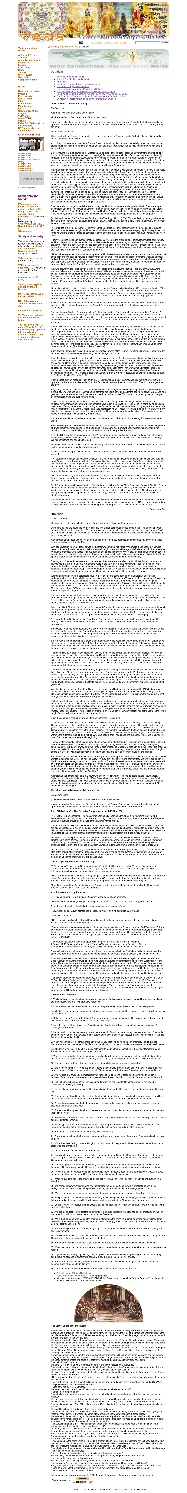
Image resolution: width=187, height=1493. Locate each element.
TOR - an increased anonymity (28, 266)
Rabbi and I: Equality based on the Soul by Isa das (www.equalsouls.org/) (92, 94)
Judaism (22, 72)
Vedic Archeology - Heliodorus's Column (76, 1276)
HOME (21, 87)
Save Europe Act (27, 251)
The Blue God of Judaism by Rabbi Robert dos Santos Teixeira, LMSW (91, 96)
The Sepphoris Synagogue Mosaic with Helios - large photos (86, 91)
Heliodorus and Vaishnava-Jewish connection (79, 84)
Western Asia (25, 75)
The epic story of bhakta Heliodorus (74, 1273)
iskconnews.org (111, 42)
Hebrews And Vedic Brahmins (71, 77)
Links (21, 108)
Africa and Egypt (27, 55)
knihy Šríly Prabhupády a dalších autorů (31, 124)
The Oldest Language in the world (73, 86)
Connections (25, 103)
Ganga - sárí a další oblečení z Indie (28, 212)
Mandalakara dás (27, 216)
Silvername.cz (25, 231)
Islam (21, 70)
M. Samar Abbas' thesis (110, 122)
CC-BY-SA (131, 1489)
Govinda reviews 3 (25, 157)
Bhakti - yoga (25, 99)
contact (145, 1489)
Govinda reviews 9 (25, 171)
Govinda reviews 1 (25, 153)
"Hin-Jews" (62, 81)
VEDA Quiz (24, 116)
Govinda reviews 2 (25, 155)
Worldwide (23, 77)
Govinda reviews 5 (25, 163)
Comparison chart (27, 80)
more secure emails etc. (30, 310)
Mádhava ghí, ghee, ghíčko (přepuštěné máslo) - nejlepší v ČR (29, 206)
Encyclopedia (25, 96)
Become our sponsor (26, 188)
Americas (23, 57)
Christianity (24, 67)
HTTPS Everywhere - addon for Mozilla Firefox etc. (31, 303)
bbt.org (123, 42)
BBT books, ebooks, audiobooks (28, 129)
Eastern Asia (24, 62)
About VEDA (24, 118)
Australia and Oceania (29, 60)
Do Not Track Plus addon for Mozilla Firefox (31, 295)
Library (22, 101)
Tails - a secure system (30, 258)
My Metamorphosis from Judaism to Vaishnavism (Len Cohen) (86, 99)
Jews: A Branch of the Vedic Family (73, 79)
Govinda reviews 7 (25, 167)
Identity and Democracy (31, 247)
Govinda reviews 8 (25, 169)
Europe (22, 65)
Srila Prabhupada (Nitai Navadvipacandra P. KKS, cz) (31, 226)
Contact (22, 121)
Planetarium (24, 106)
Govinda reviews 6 (25, 165)
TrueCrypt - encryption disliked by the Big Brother (30, 286)
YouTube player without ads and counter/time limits (30, 317)
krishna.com (96, 42)
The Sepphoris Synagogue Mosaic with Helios (79, 89)
